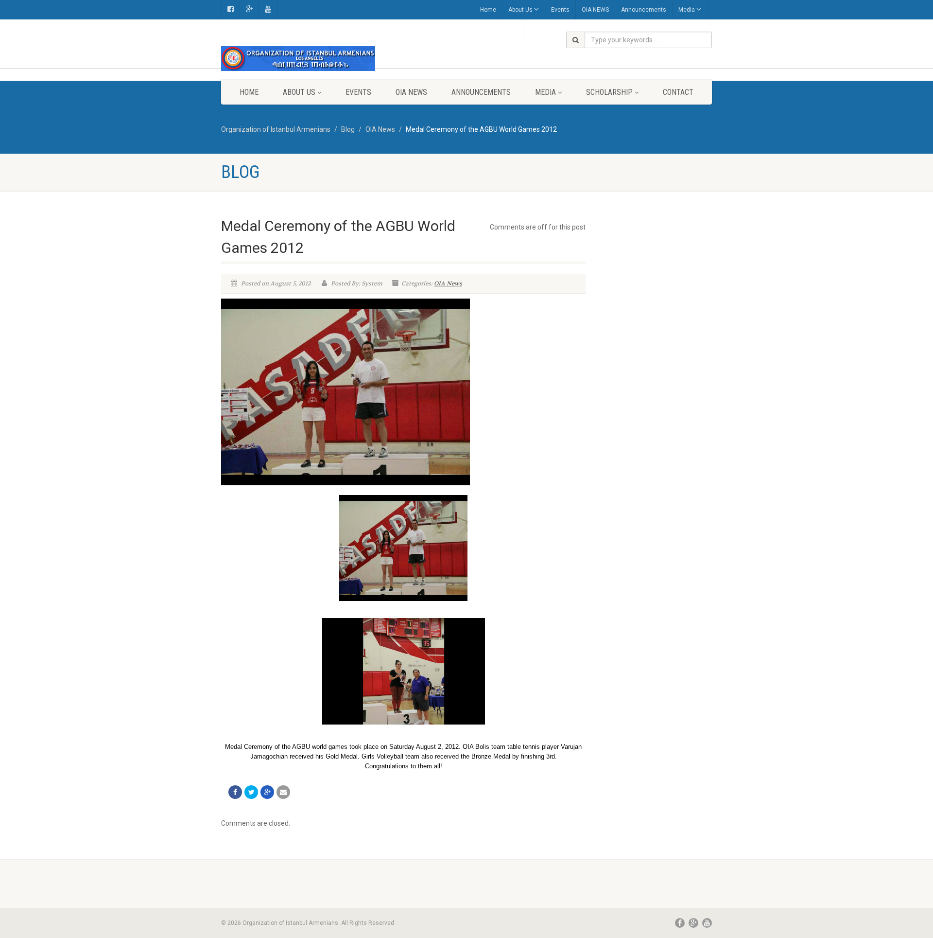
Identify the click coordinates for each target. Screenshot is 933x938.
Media (686, 9)
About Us (520, 9)
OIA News (448, 283)
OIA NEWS (595, 9)
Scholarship (609, 92)
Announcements (643, 9)
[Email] (283, 792)
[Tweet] (251, 792)
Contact (678, 92)
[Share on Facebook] (235, 792)
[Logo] (298, 58)
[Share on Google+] (267, 792)
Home (488, 9)
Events (560, 9)
